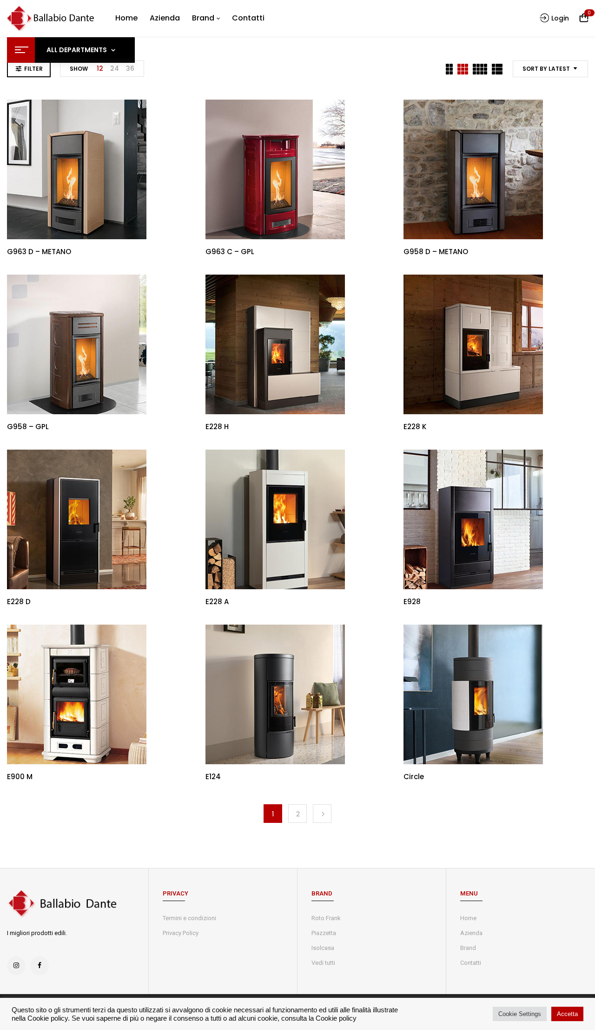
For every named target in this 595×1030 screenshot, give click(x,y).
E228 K (414, 426)
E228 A (217, 601)
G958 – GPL (28, 426)
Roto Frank (326, 918)
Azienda (471, 932)
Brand (468, 947)
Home (468, 918)
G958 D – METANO (435, 251)
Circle (413, 776)
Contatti (470, 962)
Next (322, 813)
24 (114, 68)
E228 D (19, 601)
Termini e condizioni (189, 918)
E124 (213, 776)
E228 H (217, 426)
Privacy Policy (180, 932)
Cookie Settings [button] (519, 1013)
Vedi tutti (323, 962)
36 (130, 68)
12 (100, 68)
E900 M (20, 776)
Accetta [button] (567, 1013)
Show (79, 69)
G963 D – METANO (39, 251)
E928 (412, 601)
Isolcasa (322, 947)
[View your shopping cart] (584, 18)
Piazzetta (323, 932)
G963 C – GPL (229, 251)
